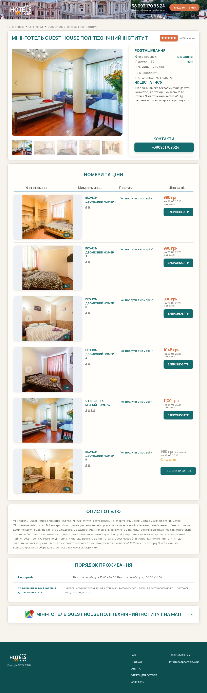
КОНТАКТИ (138, 682)
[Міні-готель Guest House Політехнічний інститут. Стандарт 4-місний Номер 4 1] (47, 420)
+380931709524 (165, 147)
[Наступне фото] (67, 217)
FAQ (133, 655)
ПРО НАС (136, 662)
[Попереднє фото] (29, 217)
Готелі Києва (15, 27)
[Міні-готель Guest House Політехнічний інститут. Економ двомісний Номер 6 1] (47, 318)
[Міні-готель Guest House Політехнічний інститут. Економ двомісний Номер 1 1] (47, 217)
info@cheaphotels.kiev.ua (184, 662)
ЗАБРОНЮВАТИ (178, 212)
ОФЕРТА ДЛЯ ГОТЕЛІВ (144, 675)
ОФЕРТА (136, 668)
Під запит (169, 459)
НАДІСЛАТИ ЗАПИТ (178, 471)
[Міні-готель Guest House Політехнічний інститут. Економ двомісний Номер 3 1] (47, 369)
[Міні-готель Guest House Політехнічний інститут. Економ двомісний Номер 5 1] (47, 471)
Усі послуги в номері (135, 198)
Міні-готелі (36, 27)
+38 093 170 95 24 (147, 6)
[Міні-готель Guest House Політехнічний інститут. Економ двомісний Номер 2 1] (47, 268)
